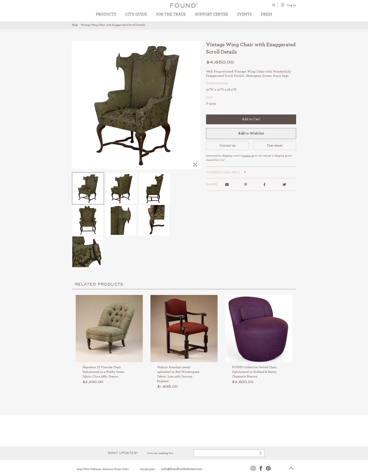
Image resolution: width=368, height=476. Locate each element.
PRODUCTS (106, 14)
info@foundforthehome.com (181, 468)
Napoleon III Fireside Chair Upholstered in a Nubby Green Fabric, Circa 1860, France (103, 372)
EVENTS (244, 14)
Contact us (227, 145)
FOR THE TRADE (171, 14)
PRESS (266, 14)
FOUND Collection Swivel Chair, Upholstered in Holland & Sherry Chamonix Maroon (254, 372)
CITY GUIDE (136, 14)
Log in (291, 5)
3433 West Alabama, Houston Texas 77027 (102, 469)
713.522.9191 (147, 469)
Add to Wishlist (251, 133)
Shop (75, 25)
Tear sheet (275, 145)
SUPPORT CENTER (211, 14)
